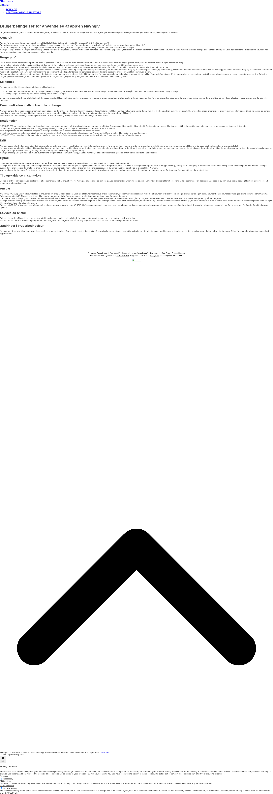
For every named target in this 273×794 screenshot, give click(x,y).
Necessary (8, 779)
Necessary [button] (5, 776)
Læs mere (104, 752)
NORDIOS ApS (123, 255)
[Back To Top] (136, 750)
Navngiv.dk (154, 255)
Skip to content (6, 1)
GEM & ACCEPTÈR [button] (8, 793)
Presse (175, 253)
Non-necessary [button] (7, 785)
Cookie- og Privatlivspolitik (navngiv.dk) (104, 253)
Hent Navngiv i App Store (159, 253)
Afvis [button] (97, 752)
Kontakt (182, 253)
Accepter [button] (91, 752)
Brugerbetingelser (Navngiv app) (135, 253)
